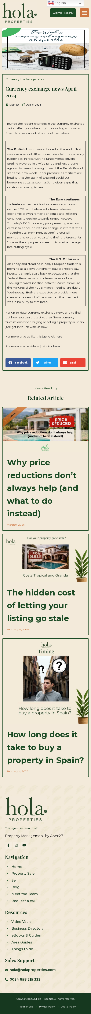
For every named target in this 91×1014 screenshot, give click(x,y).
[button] (84, 12)
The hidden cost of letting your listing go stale (41, 605)
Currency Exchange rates (25, 79)
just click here (51, 336)
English (60, 3)
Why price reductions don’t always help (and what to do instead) (42, 488)
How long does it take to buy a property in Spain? (45, 747)
